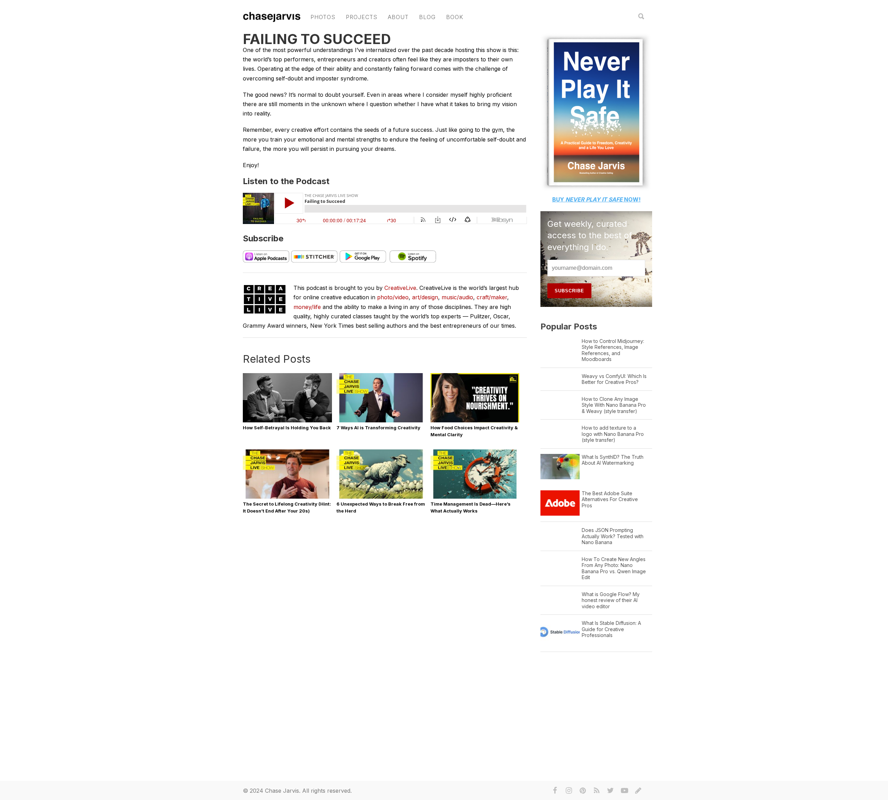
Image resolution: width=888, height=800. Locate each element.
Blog (427, 17)
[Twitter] (610, 791)
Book (454, 17)
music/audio (457, 297)
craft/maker (492, 297)
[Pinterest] (583, 791)
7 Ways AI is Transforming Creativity (378, 427)
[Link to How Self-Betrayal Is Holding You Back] (287, 421)
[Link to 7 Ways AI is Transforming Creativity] (381, 421)
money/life (307, 306)
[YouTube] (624, 791)
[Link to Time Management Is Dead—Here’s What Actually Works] (475, 498)
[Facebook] (555, 791)
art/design (425, 297)
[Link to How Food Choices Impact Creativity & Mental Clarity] (475, 421)
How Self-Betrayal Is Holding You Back (287, 427)
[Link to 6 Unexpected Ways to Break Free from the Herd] (381, 498)
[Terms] (638, 791)
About (398, 17)
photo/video (393, 297)
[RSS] (597, 791)
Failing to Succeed (317, 39)
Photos (322, 17)
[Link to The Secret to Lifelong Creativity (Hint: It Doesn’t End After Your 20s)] (287, 498)
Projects (361, 17)
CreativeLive (400, 287)
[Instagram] (569, 791)
